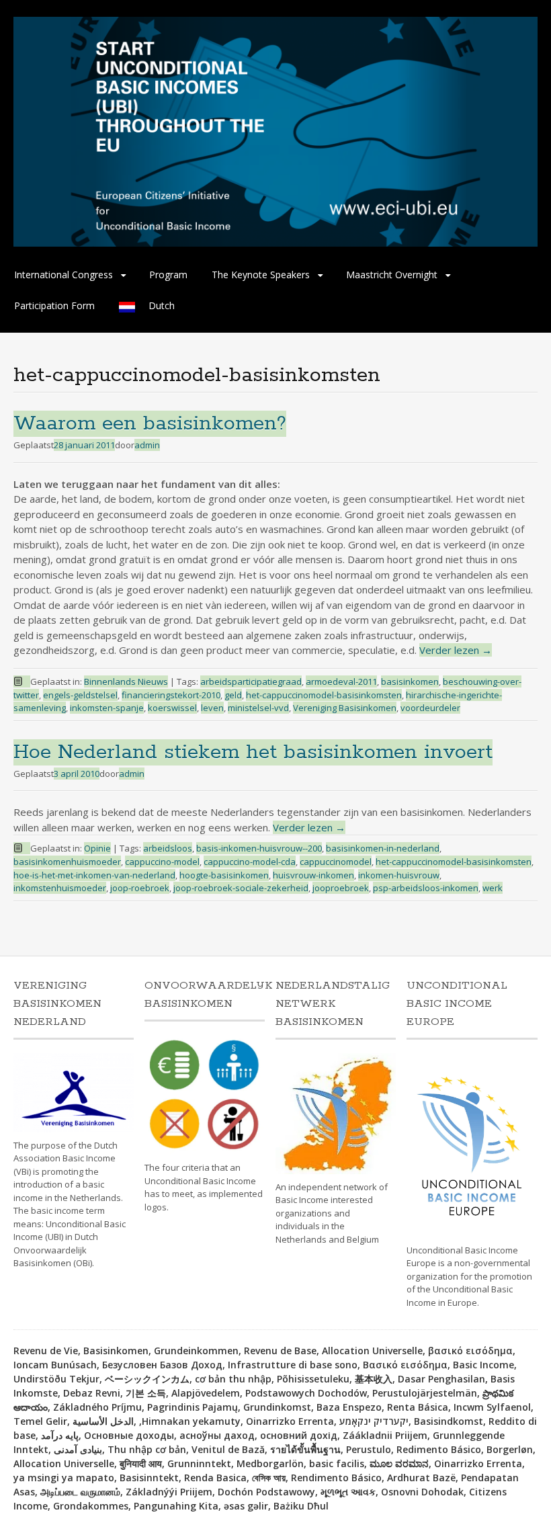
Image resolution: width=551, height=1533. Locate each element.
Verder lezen (455, 650)
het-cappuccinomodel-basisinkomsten (324, 695)
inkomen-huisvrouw (398, 875)
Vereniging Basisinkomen (344, 708)
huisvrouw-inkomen (313, 875)
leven (212, 708)
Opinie (97, 848)
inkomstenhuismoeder (59, 888)
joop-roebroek (139, 888)
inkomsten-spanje (107, 708)
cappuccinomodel (336, 862)
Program (168, 274)
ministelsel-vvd (258, 708)
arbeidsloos (167, 848)
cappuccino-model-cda (250, 862)
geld (233, 695)
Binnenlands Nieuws (126, 681)
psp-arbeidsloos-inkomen (425, 888)
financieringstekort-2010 (171, 695)
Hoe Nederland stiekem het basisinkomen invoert (253, 752)
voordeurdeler (430, 708)
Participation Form (54, 305)
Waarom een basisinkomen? (149, 424)
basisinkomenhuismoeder (67, 862)
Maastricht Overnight (391, 274)
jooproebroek (340, 888)
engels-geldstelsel (80, 695)
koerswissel (172, 708)
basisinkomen (410, 681)
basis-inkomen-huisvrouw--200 (259, 848)
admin (147, 445)
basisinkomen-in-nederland (382, 848)
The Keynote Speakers (261, 274)
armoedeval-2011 (341, 681)
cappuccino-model (162, 862)
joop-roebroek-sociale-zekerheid (240, 888)
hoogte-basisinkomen (224, 875)
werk (492, 888)
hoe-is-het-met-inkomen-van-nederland (94, 875)
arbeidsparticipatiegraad (251, 681)
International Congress (63, 274)
